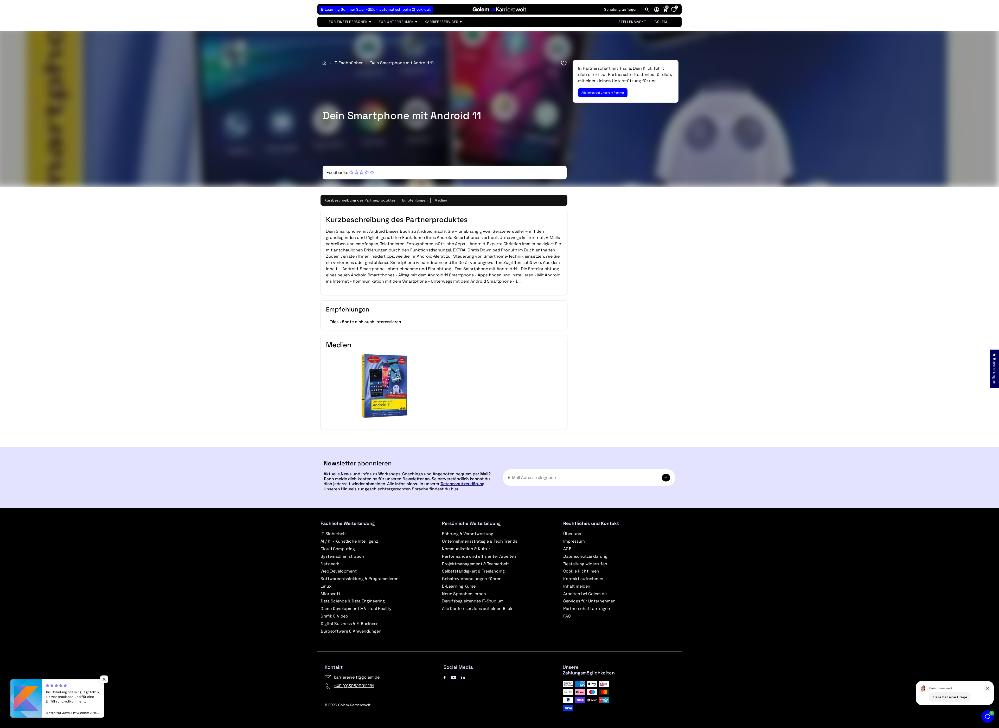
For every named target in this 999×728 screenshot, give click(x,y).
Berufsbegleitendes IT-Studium (473, 601)
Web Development (339, 571)
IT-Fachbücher (348, 63)
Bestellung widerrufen (585, 564)
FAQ (567, 616)
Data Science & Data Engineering (353, 601)
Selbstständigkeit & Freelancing (473, 571)
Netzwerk (330, 564)
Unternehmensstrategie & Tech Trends (479, 541)
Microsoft (330, 593)
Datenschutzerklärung (462, 483)
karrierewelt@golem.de (357, 677)
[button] (656, 9)
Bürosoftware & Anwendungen (351, 631)
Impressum (574, 541)
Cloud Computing (338, 548)
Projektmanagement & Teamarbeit (475, 564)
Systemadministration (342, 556)
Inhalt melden (576, 586)
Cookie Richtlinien (581, 571)
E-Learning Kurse (459, 586)
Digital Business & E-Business (349, 623)
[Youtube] (453, 677)
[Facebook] (445, 677)
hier (454, 489)
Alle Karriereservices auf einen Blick (477, 608)
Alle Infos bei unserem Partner (602, 92)
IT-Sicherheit (333, 533)
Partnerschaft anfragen (586, 608)
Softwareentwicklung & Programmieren (360, 578)
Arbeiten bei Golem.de (585, 593)
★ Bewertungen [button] (994, 369)
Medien (440, 200)
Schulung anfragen (621, 9)
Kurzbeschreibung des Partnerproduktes (359, 200)
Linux (326, 586)
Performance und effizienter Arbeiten (479, 556)
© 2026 (347, 705)
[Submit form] (666, 478)
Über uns (572, 533)
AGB (567, 548)
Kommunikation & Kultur (466, 548)
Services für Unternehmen (589, 601)
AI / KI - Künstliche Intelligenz (349, 541)
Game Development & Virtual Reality (356, 608)
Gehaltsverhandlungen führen (472, 578)
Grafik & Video (334, 616)
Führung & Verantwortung (467, 533)
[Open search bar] (647, 9)
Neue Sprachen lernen (464, 593)
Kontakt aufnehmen (583, 578)
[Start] (324, 63)
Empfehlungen (415, 200)
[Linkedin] (463, 677)
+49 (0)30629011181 (354, 685)
